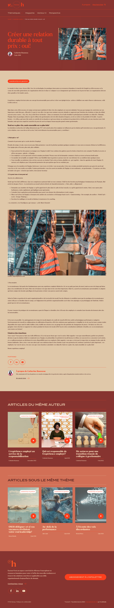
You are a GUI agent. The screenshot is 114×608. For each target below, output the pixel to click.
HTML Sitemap (12, 602)
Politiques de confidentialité (23, 602)
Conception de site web (92, 602)
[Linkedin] (16, 362)
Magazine (29, 13)
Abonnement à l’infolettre (85, 577)
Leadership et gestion (18, 81)
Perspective (54, 13)
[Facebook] (10, 362)
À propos (86, 5)
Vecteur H (41, 13)
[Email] (22, 362)
